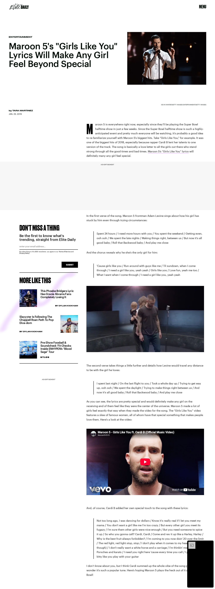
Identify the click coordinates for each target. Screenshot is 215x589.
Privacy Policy (24, 253)
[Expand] (190, 543)
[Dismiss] (210, 543)
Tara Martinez (22, 110)
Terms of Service (65, 251)
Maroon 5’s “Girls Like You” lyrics (168, 151)
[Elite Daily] (19, 7)
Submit (70, 265)
